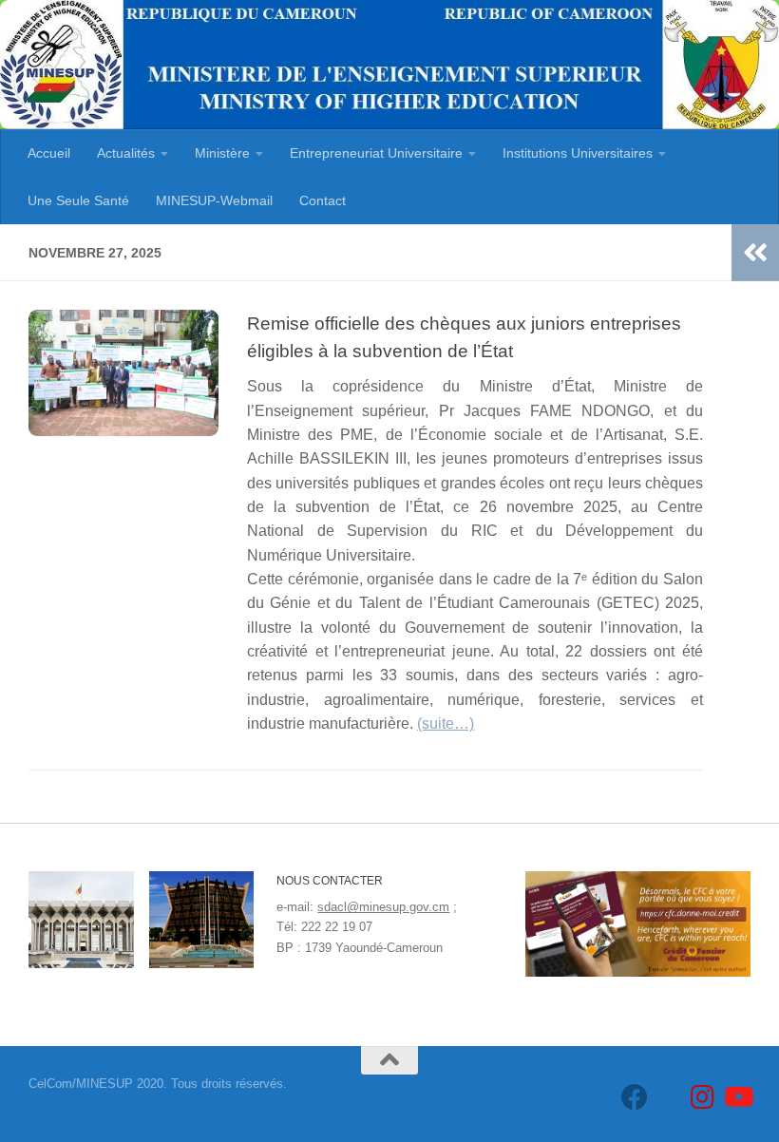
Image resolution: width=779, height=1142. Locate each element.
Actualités (126, 153)
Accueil (49, 153)
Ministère (222, 153)
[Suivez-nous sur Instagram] (703, 1097)
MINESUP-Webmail (214, 200)
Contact (322, 200)
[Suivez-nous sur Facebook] (634, 1097)
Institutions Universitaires (578, 153)
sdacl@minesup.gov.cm (383, 907)
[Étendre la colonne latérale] (755, 252)
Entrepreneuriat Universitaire (376, 153)
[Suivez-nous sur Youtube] (737, 1097)
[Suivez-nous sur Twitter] (669, 1097)
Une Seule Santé (78, 200)
